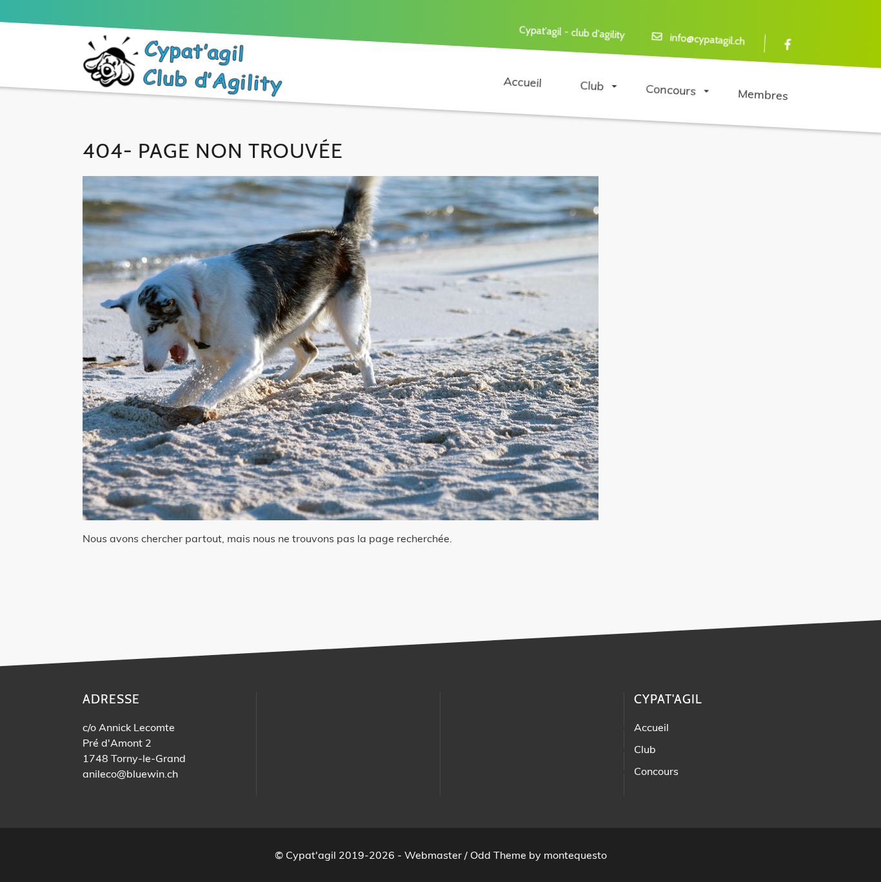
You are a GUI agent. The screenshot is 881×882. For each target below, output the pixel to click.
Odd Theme (498, 854)
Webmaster (433, 854)
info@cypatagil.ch (707, 40)
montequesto (575, 854)
